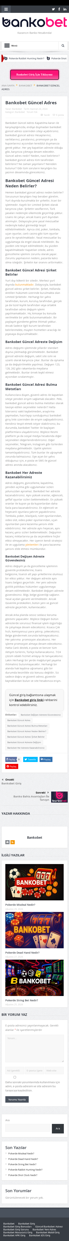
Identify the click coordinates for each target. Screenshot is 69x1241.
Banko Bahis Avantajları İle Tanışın (31, 798)
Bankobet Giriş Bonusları (17, 1226)
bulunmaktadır (24, 284)
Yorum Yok (32, 111)
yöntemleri (32, 544)
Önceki (9, 779)
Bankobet (17, 108)
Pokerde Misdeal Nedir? (20, 904)
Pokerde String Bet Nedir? (21, 1000)
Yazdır (47, 114)
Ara (7, 1120)
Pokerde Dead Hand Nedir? (22, 952)
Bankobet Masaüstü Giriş (17, 1232)
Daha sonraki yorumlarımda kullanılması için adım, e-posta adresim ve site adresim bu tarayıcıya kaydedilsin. (32, 1086)
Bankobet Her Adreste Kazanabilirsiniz (25, 748)
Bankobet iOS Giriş (39, 1235)
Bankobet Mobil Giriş (48, 1232)
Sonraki (40, 792)
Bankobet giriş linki (29, 700)
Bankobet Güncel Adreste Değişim (24, 742)
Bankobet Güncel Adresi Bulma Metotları (27, 726)
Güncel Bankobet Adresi (49, 1226)
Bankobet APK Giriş (14, 1235)
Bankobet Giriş (11, 783)
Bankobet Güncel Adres (18, 720)
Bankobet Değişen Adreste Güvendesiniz (41, 715)
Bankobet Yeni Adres (44, 1229)
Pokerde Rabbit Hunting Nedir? (25, 1169)
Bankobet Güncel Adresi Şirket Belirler (26, 737)
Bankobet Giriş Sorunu (16, 1229)
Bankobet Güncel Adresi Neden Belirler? (26, 731)
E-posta (60, 114)
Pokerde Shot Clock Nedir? (50, 58)
